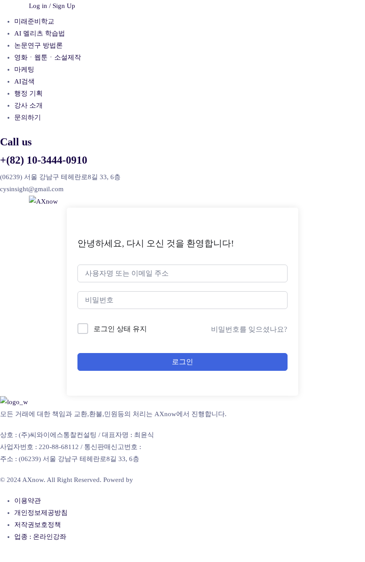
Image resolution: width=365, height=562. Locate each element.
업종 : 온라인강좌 (40, 536)
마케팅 (24, 69)
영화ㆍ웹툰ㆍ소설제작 (47, 57)
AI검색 (24, 81)
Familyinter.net (155, 479)
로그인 (182, 361)
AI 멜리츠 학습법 (39, 33)
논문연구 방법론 (38, 45)
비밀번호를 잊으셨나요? (249, 329)
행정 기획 (28, 93)
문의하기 (27, 117)
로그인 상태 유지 (120, 329)
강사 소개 (28, 105)
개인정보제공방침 (41, 512)
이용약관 (27, 500)
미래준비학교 (34, 21)
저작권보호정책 (37, 524)
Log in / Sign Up (52, 5)
